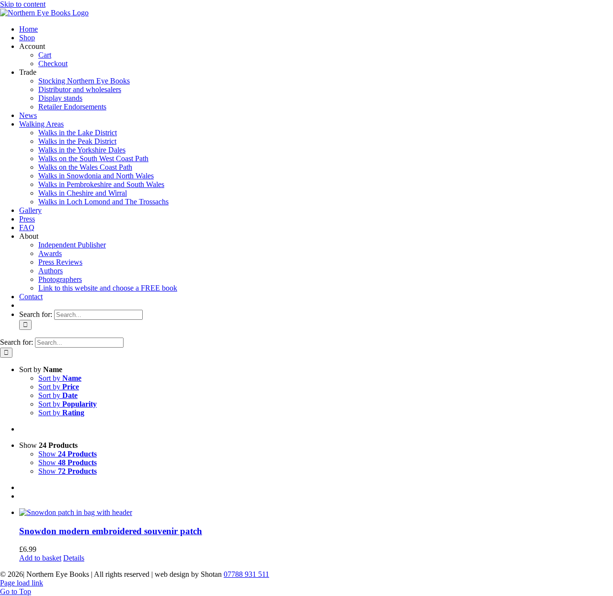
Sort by (59, 378)
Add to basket (40, 558)
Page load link (21, 583)
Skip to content (22, 4)
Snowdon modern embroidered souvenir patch (110, 531)
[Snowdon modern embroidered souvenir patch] (316, 512)
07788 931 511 (246, 574)
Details (73, 558)
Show (67, 454)
